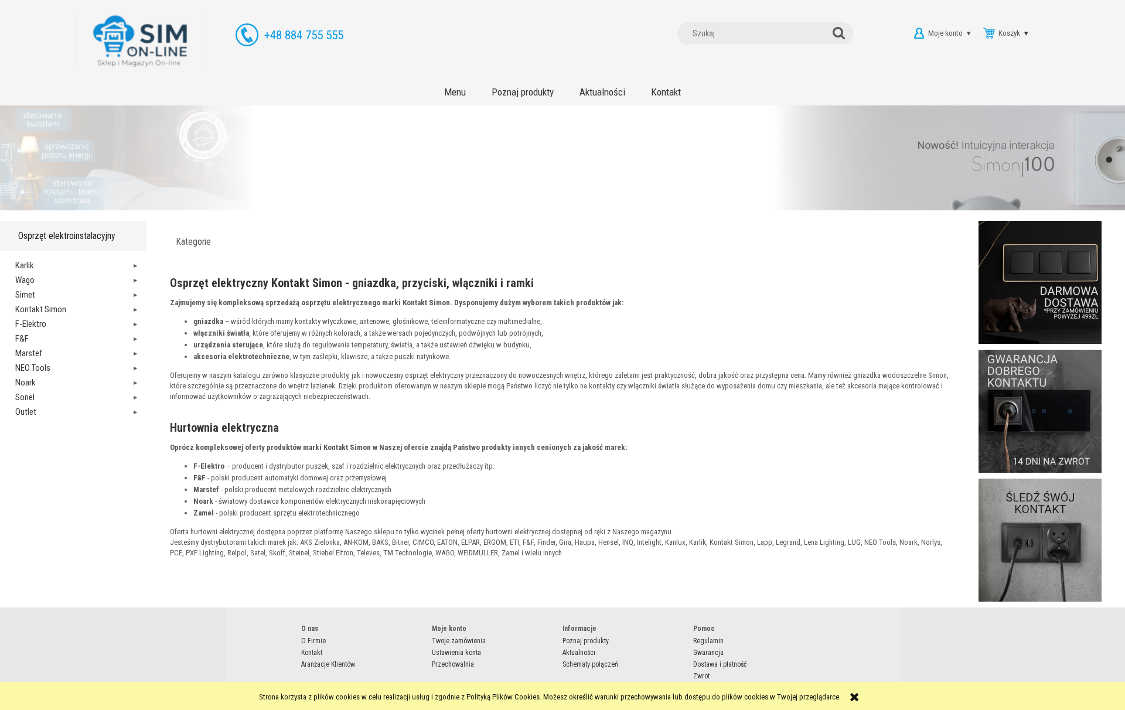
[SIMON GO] (562, 160)
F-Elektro (30, 324)
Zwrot (701, 676)
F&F (22, 338)
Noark (25, 382)
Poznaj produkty (585, 641)
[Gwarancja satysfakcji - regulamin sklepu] (1040, 411)
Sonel (25, 397)
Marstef (28, 353)
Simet (25, 294)
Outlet (25, 412)
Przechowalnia (453, 664)
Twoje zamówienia (459, 641)
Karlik (24, 265)
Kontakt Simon (40, 309)
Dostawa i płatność (720, 664)
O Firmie (313, 641)
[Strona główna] (139, 41)
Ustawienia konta (456, 652)
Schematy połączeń (590, 664)
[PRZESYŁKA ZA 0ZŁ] (1040, 282)
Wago (25, 280)
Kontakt (311, 652)
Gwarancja (708, 652)
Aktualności (578, 652)
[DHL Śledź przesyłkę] (1040, 539)
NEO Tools (32, 368)
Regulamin (708, 641)
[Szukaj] (841, 33)
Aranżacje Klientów (328, 664)
